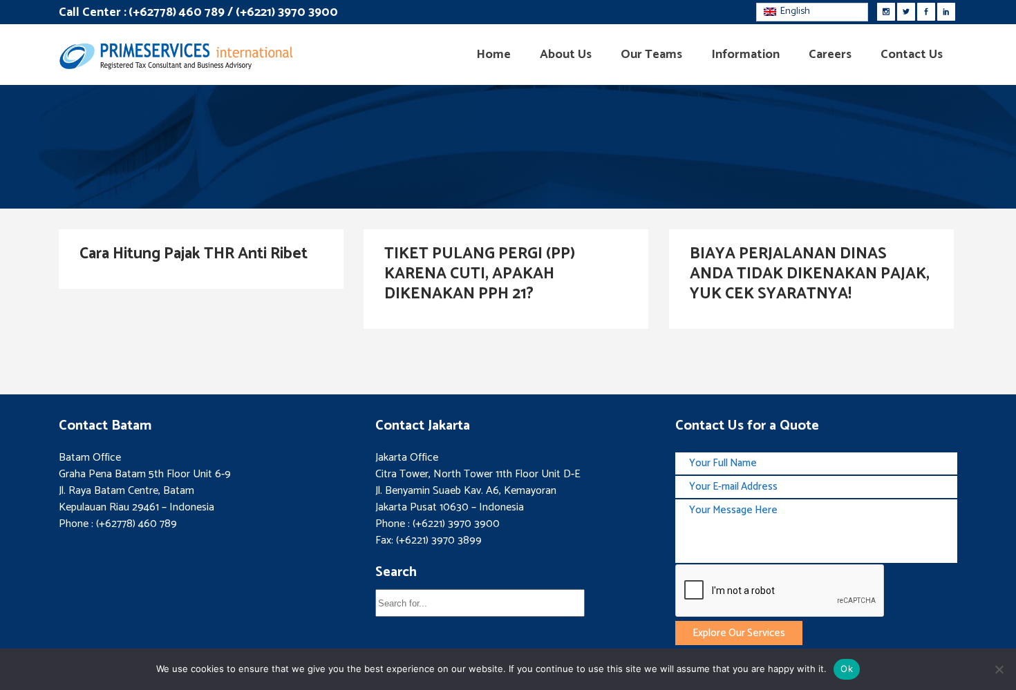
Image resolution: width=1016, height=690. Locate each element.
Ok (846, 668)
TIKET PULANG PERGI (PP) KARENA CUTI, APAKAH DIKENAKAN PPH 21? (479, 274)
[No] (999, 669)
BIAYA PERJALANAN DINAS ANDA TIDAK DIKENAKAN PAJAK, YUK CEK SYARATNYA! (810, 274)
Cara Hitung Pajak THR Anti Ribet (193, 254)
